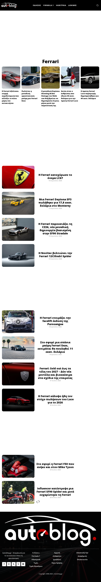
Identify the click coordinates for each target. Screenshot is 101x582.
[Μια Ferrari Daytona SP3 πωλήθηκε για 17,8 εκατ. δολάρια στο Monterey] (18, 203)
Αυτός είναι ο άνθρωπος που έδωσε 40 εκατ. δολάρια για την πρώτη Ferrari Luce (69, 96)
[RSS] (14, 564)
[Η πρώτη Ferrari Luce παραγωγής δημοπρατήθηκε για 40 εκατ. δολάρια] (90, 77)
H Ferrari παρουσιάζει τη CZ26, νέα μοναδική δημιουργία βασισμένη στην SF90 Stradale (55, 228)
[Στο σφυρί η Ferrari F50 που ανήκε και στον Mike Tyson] (18, 466)
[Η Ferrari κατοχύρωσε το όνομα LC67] (18, 177)
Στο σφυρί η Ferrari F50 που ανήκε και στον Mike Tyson (55, 465)
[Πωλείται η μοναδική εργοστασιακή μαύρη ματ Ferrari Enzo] (31, 77)
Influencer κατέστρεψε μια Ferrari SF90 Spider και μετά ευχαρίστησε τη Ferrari (55, 492)
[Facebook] (4, 564)
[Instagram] (9, 564)
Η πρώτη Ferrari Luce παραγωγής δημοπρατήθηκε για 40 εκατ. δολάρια (90, 95)
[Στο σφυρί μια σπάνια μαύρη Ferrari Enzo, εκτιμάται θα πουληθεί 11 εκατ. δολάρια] (18, 347)
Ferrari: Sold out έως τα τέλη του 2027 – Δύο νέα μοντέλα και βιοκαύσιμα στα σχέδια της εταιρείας (55, 373)
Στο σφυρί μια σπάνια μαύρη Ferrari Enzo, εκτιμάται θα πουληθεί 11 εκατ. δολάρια (55, 347)
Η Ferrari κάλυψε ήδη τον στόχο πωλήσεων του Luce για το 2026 (55, 399)
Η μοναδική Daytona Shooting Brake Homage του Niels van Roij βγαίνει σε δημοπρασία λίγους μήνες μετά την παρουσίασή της (50, 98)
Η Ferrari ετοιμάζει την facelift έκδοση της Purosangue (55, 321)
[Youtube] (23, 564)
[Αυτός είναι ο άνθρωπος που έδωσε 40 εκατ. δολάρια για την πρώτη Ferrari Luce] (70, 77)
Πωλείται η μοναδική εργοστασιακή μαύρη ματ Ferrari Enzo (29, 96)
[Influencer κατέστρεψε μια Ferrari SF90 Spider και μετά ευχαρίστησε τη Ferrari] (18, 492)
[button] (97, 5)
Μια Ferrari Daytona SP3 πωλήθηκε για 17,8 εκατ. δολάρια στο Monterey (55, 202)
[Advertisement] (50, 34)
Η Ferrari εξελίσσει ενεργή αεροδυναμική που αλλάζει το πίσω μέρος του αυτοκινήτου (10, 97)
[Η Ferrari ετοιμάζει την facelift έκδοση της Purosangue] (18, 321)
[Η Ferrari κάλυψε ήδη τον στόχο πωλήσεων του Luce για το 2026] (18, 400)
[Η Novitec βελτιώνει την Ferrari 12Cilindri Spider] (18, 255)
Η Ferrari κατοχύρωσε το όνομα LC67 (55, 176)
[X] (18, 564)
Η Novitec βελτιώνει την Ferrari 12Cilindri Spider (55, 254)
